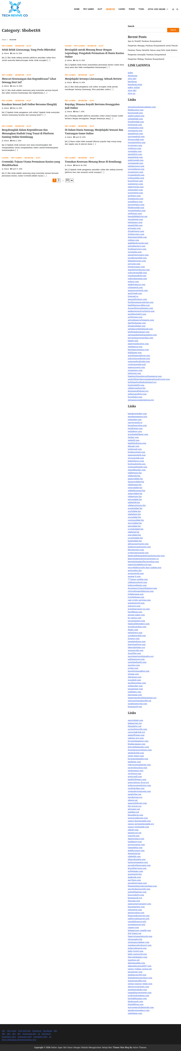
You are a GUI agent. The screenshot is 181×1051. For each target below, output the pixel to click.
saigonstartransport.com (139, 904)
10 (67, 180)
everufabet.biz (134, 535)
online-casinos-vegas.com (140, 983)
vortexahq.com (135, 151)
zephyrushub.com (136, 116)
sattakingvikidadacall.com (140, 329)
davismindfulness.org (138, 391)
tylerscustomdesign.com (139, 764)
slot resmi (11, 1031)
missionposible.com (137, 980)
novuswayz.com (135, 193)
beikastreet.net (135, 723)
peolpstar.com (134, 761)
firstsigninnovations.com (140, 750)
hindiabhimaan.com (137, 998)
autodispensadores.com (139, 355)
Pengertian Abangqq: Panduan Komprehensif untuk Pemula (153, 46)
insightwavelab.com (137, 258)
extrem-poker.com (136, 615)
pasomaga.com (135, 695)
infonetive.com (135, 909)
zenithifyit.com (135, 154)
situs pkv (132, 78)
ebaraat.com (133, 446)
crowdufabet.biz (135, 538)
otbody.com (133, 830)
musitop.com (134, 665)
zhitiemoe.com (134, 677)
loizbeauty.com (135, 841)
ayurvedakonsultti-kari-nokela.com (144, 567)
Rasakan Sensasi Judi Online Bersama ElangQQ (29, 104)
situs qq (131, 93)
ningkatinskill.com (137, 635)
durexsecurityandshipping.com (142, 588)
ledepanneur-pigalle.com (139, 930)
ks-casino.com (134, 618)
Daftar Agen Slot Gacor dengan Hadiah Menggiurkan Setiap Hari (81, 1047)
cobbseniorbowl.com (137, 582)
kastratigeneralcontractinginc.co (143, 558)
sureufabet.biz (134, 517)
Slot (100, 9)
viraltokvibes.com (136, 788)
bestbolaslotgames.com (138, 332)
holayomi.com (134, 373)
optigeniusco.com (136, 166)
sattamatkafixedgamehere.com (142, 335)
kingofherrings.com (137, 868)
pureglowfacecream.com (139, 865)
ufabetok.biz (133, 532)
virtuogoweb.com (136, 458)
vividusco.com (134, 148)
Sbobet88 (110, 9)
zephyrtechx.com (136, 187)
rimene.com (133, 927)
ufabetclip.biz (134, 476)
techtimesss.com (135, 770)
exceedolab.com (135, 225)
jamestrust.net (134, 833)
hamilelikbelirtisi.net (137, 216)
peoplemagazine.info (137, 416)
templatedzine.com (137, 641)
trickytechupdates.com (138, 995)
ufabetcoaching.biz (136, 388)
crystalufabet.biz (135, 529)
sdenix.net (133, 800)
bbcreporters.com (136, 549)
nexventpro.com (135, 184)
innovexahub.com (136, 136)
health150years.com (137, 779)
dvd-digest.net (134, 933)
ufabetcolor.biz (135, 496)
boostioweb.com (135, 113)
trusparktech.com (136, 175)
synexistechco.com (136, 142)
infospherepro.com (136, 246)
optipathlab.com (135, 119)
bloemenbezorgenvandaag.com (142, 886)
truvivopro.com (135, 145)
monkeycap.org (135, 797)
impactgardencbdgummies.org (142, 697)
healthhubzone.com (137, 443)
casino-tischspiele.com (138, 827)
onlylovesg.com (135, 317)
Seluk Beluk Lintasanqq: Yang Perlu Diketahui (29, 49)
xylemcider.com (135, 686)
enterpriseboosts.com (138, 818)
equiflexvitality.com (137, 314)
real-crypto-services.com (139, 600)
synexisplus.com (135, 127)
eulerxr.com (133, 281)
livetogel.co (133, 296)
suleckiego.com (135, 1013)
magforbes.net (134, 794)
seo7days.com (134, 880)
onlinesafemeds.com (137, 467)
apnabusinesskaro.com (138, 1010)
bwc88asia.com (135, 612)
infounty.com (134, 606)
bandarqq (132, 81)
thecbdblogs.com (135, 1004)
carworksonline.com (137, 767)
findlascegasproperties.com (140, 302)
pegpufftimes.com (136, 735)
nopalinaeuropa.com (137, 703)
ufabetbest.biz (134, 514)
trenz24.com (133, 835)
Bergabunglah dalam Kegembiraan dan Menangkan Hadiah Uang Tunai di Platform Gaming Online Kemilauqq (28, 133)
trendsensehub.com (137, 275)
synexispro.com (135, 370)
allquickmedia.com (137, 859)
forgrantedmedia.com (138, 759)
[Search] (177, 9)
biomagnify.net (135, 706)
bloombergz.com (135, 815)
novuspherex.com (136, 169)
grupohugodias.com (137, 626)
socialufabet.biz (135, 508)
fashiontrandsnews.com (139, 547)
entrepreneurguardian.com (140, 338)
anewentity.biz (135, 874)
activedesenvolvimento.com (141, 320)
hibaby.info (133, 340)
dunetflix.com (134, 653)
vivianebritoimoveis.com (139, 791)
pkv (3, 1031)
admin (6, 53)
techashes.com (134, 419)
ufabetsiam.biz (134, 484)
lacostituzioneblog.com (138, 671)
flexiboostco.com (135, 110)
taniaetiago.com (135, 689)
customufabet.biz (136, 520)
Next (72, 180)
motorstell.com (135, 776)
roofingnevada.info (137, 364)
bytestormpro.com (136, 266)
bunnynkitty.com (136, 895)
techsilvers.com (135, 632)
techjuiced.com (135, 449)
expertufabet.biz (135, 478)
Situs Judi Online (156, 9)
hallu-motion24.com (137, 954)
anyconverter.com (136, 844)
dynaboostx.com (135, 198)
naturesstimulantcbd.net (139, 700)
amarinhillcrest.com (137, 803)
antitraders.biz (135, 570)
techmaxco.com (135, 222)
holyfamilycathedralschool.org (142, 382)
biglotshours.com (136, 461)
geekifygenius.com (136, 284)
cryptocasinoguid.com (138, 552)
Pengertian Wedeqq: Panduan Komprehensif (146, 59)
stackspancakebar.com (138, 942)
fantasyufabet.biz (136, 481)
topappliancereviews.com (139, 992)
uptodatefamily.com (137, 662)
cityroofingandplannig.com (141, 591)
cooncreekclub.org (136, 732)
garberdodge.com (136, 753)
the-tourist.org (134, 806)
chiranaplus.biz (135, 939)
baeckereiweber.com (137, 413)
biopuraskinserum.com (138, 915)
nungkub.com (134, 680)
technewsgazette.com (138, 862)
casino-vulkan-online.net (140, 969)
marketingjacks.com (137, 989)
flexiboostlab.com (136, 207)
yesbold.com (133, 440)
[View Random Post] (173, 9)
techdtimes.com (135, 428)
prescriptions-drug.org (138, 782)
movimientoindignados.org (140, 656)
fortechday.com (135, 397)
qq (39, 1034)
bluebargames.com (136, 744)
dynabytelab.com (136, 121)
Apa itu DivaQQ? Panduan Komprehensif (144, 41)
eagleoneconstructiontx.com (141, 311)
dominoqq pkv (29, 1034)
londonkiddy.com (136, 385)
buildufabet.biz (135, 541)
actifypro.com (134, 195)
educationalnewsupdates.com (142, 107)
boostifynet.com (135, 181)
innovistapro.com (136, 204)
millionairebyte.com (137, 394)
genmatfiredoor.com (137, 299)
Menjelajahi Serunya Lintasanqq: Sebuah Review (93, 78)
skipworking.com (136, 838)
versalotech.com (135, 219)
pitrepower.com (135, 972)
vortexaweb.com (135, 163)
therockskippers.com (137, 957)
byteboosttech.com (136, 452)
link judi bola (24, 1031)
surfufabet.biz (134, 511)
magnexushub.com (137, 455)
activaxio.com (134, 228)
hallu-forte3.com (135, 951)
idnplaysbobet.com (136, 326)
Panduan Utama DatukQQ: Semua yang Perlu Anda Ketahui (152, 50)
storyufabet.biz (135, 523)
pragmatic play (9, 1036)
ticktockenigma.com (137, 278)
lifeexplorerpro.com (137, 261)
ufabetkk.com (134, 856)
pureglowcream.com (137, 883)
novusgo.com (134, 264)
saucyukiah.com (135, 720)
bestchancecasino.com (138, 349)
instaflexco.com (135, 201)
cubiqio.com (133, 240)
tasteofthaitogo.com (137, 892)
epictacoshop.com (136, 912)
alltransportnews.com (138, 544)
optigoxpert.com (135, 190)
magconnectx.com (136, 367)
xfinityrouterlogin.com (138, 986)
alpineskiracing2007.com (139, 966)
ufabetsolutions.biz (137, 505)
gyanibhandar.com (137, 470)
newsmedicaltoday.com (139, 361)
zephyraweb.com (135, 160)
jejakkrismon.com (136, 850)
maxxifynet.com (135, 133)
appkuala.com (134, 877)
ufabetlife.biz (134, 502)
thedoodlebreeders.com (138, 623)
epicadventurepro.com (138, 255)
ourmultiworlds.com (137, 729)
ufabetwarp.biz (135, 473)
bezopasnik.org (135, 898)
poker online (134, 87)
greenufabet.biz (135, 493)
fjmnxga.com (134, 901)
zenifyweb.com (135, 293)
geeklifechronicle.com (138, 243)
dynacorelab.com (136, 139)
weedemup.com (135, 346)
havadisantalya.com (137, 425)
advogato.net (134, 809)
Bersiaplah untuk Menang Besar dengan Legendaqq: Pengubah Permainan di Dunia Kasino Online (94, 53)
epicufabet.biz (134, 526)
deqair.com (133, 629)
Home (77, 9)
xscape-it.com (134, 576)
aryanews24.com (136, 573)
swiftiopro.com (135, 213)
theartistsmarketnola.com (140, 936)
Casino (121, 9)
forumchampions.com (138, 741)
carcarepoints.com (136, 621)
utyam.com (133, 668)
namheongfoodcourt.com (139, 945)
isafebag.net (133, 812)
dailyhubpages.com (137, 323)
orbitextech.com (135, 287)
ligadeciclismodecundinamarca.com (145, 376)
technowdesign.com (137, 585)
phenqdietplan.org (136, 647)
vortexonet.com (135, 130)
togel (141, 9)
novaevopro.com (135, 172)
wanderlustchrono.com (139, 269)
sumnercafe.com (135, 650)
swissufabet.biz (135, 487)
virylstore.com (134, 773)
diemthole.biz (134, 853)
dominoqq (132, 75)
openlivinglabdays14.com (139, 564)
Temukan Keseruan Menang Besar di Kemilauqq (93, 161)
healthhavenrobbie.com (139, 305)
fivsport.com (134, 638)
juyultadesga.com (136, 597)
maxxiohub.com (135, 157)
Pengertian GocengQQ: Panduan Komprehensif (147, 55)
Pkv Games (88, 9)
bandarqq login (135, 84)
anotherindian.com (137, 683)
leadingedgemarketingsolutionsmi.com (146, 555)
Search (131, 26)
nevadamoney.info (136, 924)
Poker (132, 9)
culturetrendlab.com (137, 272)
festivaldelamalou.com (138, 747)
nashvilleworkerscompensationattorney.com (149, 379)
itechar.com (133, 437)
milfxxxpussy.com (136, 659)
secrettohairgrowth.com (139, 889)
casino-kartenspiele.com (139, 821)
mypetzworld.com (136, 603)
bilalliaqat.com (135, 352)
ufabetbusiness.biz (136, 490)
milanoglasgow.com (137, 948)
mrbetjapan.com (135, 871)
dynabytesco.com (136, 231)
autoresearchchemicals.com (141, 1007)
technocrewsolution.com (139, 785)
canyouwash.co (135, 422)
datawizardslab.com (137, 237)
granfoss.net (134, 960)
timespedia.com (135, 847)
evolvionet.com (135, 124)
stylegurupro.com (136, 234)
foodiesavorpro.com (137, 249)
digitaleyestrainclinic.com (140, 978)
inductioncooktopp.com (139, 358)
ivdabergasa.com (136, 594)
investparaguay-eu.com (139, 609)
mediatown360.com (137, 975)
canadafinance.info (137, 921)
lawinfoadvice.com (137, 644)
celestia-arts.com (136, 738)
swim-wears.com (136, 756)
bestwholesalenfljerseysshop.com (143, 561)
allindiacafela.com (136, 963)
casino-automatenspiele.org (141, 824)
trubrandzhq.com (136, 178)
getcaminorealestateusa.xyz (141, 400)
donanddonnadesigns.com (140, 308)
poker (130, 72)
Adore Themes (139, 1047)
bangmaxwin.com (136, 906)
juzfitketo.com (134, 692)
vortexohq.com (135, 252)
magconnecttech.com (138, 290)
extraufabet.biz (135, 499)
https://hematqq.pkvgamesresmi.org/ (19, 1039)
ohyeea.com (133, 674)
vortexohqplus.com (137, 210)
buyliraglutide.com (136, 464)
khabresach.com (135, 1001)
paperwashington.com (138, 343)
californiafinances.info (138, 918)
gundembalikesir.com (138, 434)
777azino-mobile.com (138, 579)
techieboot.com (135, 431)
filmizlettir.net (134, 726)
